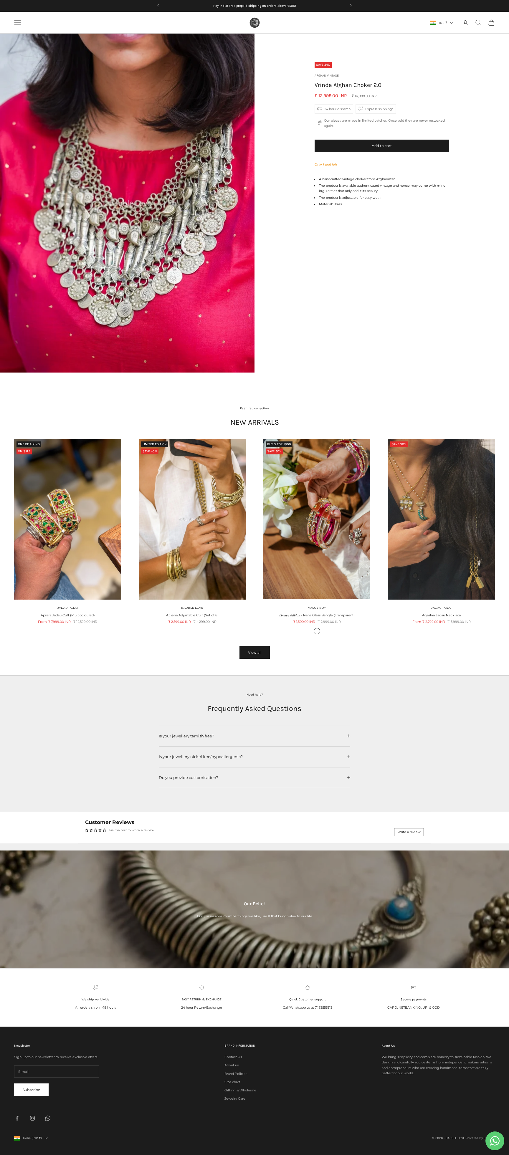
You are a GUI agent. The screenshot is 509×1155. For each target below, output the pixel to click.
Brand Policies (235, 1074)
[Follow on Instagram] (32, 1118)
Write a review (409, 832)
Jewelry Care (234, 1098)
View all (254, 652)
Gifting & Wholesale (240, 1090)
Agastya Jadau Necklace (441, 615)
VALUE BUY (317, 608)
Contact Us (233, 1057)
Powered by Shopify (480, 1138)
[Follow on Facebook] (17, 1118)
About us (231, 1065)
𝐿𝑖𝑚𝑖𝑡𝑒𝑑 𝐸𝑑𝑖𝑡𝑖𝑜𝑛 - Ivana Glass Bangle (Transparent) (317, 615)
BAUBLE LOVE (192, 608)
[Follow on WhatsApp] (48, 1118)
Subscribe (31, 1090)
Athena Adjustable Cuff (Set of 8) (192, 615)
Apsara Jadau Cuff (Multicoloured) (68, 615)
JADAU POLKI (67, 608)
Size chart (232, 1082)
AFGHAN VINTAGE (327, 75)
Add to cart (382, 145)
